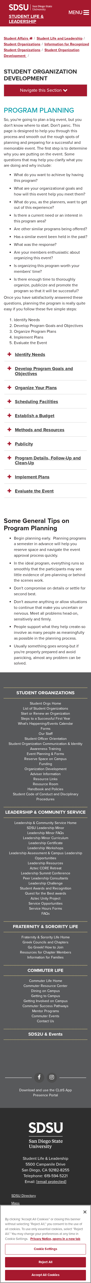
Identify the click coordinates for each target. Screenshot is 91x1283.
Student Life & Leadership (26, 19)
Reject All (45, 1262)
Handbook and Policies (45, 789)
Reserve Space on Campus (45, 759)
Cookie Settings (45, 1249)
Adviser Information (45, 774)
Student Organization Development (40, 75)
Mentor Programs (45, 1011)
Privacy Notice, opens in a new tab (55, 1239)
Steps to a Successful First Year (45, 718)
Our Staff (46, 734)
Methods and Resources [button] (39, 430)
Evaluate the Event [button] (34, 491)
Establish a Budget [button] (34, 415)
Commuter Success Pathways (45, 1006)
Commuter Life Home (45, 981)
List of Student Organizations (45, 708)
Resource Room (45, 784)
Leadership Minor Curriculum (45, 838)
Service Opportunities (46, 903)
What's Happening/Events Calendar (45, 723)
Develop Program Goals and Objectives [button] (44, 371)
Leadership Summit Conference (45, 873)
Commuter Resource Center (45, 986)
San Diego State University (37, 8)
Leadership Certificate (46, 843)
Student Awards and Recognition (45, 888)
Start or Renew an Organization (45, 713)
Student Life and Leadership (59, 38)
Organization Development (45, 769)
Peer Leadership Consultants (45, 878)
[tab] (45, 354)
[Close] (84, 1212)
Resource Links (45, 779)
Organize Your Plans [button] (36, 387)
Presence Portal (45, 1095)
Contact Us (45, 1021)
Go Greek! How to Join (45, 947)
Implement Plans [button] (32, 477)
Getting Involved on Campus (46, 1001)
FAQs (45, 913)
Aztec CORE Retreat (45, 868)
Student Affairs (18, 38)
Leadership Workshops (45, 848)
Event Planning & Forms (45, 754)
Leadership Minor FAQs (45, 833)
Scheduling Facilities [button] (36, 401)
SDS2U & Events (45, 1034)
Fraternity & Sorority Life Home (45, 937)
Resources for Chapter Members (45, 952)
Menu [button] (71, 13)
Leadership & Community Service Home (45, 823)
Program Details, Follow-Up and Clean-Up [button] (48, 460)
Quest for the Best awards (45, 893)
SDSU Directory (23, 1196)
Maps (15, 1203)
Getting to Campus (45, 996)
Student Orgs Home (45, 703)
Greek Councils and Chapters (45, 942)
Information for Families (45, 957)
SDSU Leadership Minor (45, 828)
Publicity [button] (24, 444)
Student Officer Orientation (46, 739)
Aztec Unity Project (45, 898)
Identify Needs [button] (30, 354)
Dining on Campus (45, 991)
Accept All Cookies (45, 1275)
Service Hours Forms (45, 908)
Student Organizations (22, 44)
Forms (46, 729)
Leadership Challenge (46, 883)
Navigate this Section (41, 90)
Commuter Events (45, 1016)
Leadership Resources (45, 863)
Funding (45, 764)
